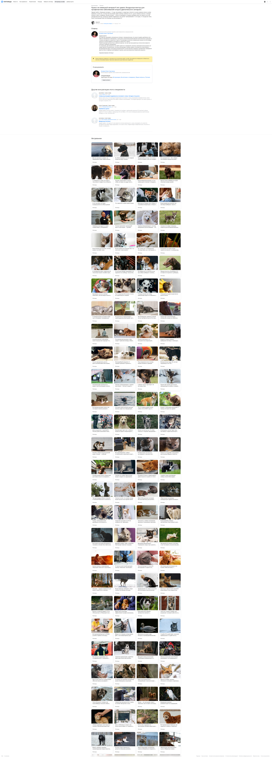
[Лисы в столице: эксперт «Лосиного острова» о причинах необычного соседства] (170, 674)
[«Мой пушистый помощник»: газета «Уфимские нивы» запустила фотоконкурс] (170, 742)
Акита (103, 94)
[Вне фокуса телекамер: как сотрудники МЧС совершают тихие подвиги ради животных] (102, 652)
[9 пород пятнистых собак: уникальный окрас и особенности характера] (147, 289)
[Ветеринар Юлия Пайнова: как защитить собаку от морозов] (170, 720)
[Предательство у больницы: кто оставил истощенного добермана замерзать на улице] (170, 266)
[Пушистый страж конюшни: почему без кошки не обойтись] (170, 311)
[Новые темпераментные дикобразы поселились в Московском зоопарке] (102, 516)
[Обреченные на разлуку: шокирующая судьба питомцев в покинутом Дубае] (170, 493)
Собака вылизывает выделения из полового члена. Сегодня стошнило (119, 96)
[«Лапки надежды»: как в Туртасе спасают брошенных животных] (102, 720)
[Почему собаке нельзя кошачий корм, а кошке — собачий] (102, 448)
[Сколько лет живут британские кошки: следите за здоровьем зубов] (124, 470)
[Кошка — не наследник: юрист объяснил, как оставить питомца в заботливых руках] (147, 697)
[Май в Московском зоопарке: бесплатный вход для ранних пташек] (147, 493)
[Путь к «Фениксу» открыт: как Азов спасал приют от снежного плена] (124, 720)
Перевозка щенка (104, 108)
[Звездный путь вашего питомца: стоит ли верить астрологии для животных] (170, 538)
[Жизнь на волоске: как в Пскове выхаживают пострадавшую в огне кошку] (170, 652)
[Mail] (2, 1)
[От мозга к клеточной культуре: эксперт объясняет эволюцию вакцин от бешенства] (124, 561)
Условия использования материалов (216, 756)
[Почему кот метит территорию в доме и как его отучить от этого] (147, 470)
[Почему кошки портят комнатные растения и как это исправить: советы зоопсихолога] (102, 470)
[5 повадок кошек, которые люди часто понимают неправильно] (102, 311)
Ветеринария (116, 77)
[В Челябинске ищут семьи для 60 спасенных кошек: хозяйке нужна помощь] (102, 266)
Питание (101, 5)
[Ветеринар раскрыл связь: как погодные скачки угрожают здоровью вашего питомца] (102, 402)
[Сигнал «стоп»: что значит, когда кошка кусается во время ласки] (124, 493)
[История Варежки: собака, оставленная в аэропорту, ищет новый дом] (124, 448)
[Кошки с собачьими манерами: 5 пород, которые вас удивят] (170, 402)
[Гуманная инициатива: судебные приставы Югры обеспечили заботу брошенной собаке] (124, 652)
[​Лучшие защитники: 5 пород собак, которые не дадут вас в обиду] (124, 175)
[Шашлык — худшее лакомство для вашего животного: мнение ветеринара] (102, 584)
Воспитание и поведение (128, 77)
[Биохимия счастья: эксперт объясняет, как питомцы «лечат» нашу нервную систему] (102, 289)
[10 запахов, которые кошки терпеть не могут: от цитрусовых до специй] (170, 243)
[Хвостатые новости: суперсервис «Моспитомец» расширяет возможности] (102, 674)
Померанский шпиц (106, 106)
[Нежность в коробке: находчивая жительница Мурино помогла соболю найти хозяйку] (170, 448)
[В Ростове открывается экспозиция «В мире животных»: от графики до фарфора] (147, 720)
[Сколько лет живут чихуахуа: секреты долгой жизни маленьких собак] (170, 221)
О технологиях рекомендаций (231, 756)
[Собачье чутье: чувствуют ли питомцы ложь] (147, 379)
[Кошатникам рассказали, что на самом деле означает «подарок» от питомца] (147, 175)
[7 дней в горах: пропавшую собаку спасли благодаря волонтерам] (170, 470)
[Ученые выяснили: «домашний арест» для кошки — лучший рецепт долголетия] (124, 221)
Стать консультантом (265, 756)
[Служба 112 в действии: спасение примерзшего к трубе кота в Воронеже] (170, 629)
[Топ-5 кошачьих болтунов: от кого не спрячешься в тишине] (124, 289)
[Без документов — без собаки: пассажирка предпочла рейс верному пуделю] (170, 153)
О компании (6, 756)
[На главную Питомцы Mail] (7, 1)
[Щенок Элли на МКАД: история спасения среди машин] (170, 175)
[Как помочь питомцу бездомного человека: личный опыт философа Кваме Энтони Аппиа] (102, 538)
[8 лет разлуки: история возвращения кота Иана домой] (102, 198)
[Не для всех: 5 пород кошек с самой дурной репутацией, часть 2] (124, 311)
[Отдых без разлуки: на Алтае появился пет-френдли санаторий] (124, 516)
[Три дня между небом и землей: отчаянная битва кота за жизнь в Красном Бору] (102, 493)
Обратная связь (256, 756)
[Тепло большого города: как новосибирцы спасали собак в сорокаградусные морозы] (102, 697)
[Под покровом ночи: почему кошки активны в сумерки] (147, 357)
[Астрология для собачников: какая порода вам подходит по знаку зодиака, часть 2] (102, 334)
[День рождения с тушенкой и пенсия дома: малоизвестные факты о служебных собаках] (102, 425)
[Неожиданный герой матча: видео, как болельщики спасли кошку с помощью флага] (102, 379)
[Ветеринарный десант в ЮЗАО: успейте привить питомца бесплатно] (102, 629)
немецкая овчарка (108, 23)
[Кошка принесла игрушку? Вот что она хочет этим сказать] (124, 243)
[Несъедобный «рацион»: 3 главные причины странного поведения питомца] (124, 357)
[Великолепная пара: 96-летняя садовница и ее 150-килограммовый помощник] (170, 357)
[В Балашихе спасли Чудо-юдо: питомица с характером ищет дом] (170, 425)
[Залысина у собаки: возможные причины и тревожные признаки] (147, 516)
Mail (2, 756)
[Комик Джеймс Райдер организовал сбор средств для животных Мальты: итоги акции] (170, 516)
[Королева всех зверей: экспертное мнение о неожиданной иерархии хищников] (147, 606)
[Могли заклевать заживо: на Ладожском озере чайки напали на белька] (102, 153)
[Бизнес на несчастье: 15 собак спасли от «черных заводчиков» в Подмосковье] (147, 425)
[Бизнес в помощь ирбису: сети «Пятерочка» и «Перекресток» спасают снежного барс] (102, 606)
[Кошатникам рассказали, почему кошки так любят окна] (102, 243)
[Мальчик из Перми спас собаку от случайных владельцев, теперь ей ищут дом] (147, 198)
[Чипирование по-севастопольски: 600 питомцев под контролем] (147, 584)
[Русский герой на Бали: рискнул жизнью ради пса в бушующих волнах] (124, 402)
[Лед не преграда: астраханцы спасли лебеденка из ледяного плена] (147, 742)
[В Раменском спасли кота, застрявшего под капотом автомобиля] (147, 448)
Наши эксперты (204, 756)
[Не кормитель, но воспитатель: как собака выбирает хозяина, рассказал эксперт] (147, 266)
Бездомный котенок (104, 121)
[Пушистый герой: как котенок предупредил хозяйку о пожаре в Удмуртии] (170, 379)
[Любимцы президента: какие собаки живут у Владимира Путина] (102, 221)
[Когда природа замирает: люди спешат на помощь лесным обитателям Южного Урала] (124, 584)
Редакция (198, 756)
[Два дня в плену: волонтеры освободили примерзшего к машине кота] (147, 652)
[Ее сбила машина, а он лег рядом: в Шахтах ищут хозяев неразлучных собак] (124, 153)
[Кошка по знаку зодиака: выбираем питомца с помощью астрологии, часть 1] (170, 334)
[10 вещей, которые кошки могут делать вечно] (170, 289)
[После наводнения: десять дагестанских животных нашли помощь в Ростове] (102, 357)
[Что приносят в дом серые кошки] (124, 198)
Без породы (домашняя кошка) (109, 119)
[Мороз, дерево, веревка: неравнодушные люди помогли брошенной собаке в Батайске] (102, 742)
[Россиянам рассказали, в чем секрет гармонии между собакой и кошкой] (124, 334)
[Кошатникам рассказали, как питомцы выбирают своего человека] (170, 198)
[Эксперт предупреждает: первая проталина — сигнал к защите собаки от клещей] (124, 379)
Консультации (94, 5)
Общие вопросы (140, 77)
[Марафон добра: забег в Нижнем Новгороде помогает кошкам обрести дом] (124, 538)
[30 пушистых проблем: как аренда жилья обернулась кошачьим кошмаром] (124, 674)
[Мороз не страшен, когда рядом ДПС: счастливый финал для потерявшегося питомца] (124, 629)
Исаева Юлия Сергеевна (106, 33)
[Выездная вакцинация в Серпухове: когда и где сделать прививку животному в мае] (147, 538)
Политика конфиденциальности (245, 756)
